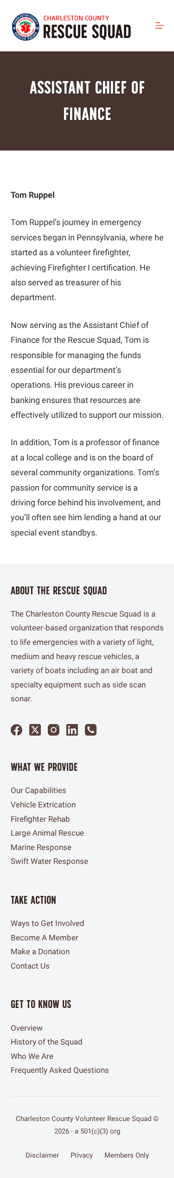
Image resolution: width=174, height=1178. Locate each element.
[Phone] (91, 730)
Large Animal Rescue (47, 833)
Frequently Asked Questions (60, 1070)
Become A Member (44, 937)
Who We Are (32, 1056)
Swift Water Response (49, 861)
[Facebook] (16, 730)
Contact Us (30, 965)
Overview (27, 1028)
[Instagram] (53, 730)
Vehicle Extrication (43, 804)
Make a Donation (40, 951)
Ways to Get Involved (47, 923)
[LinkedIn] (72, 730)
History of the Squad (47, 1041)
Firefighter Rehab (40, 819)
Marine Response (41, 847)
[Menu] (159, 25)
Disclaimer (42, 1155)
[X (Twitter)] (35, 730)
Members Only (126, 1155)
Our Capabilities (38, 790)
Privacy (82, 1155)
